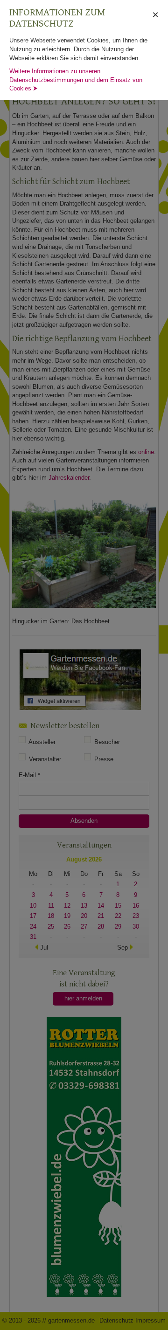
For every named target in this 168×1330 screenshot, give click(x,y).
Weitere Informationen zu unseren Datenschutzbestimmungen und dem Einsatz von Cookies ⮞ (75, 80)
